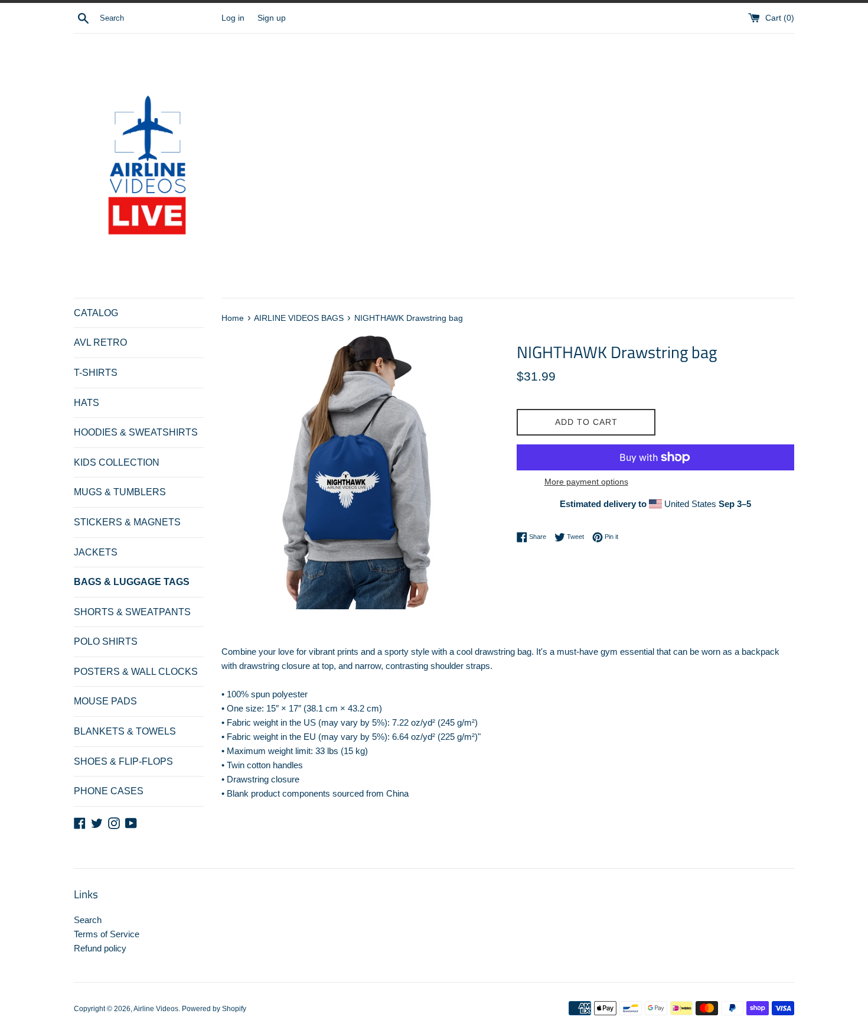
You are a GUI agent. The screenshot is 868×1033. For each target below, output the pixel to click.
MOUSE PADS (105, 701)
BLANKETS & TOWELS (125, 731)
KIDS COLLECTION (116, 462)
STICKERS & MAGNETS (127, 522)
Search (88, 920)
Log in (232, 18)
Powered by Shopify (214, 1009)
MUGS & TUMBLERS (120, 492)
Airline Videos (155, 1009)
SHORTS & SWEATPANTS (132, 612)
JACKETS (96, 552)
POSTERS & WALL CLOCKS (136, 672)
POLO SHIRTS (106, 641)
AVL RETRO (100, 342)
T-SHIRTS (96, 373)
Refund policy (100, 948)
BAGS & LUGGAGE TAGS (132, 582)
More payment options (586, 481)
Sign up (271, 18)
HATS (86, 403)
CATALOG (96, 313)
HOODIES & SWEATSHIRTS (136, 432)
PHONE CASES (108, 791)
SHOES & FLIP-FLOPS (123, 761)
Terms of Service (106, 934)
